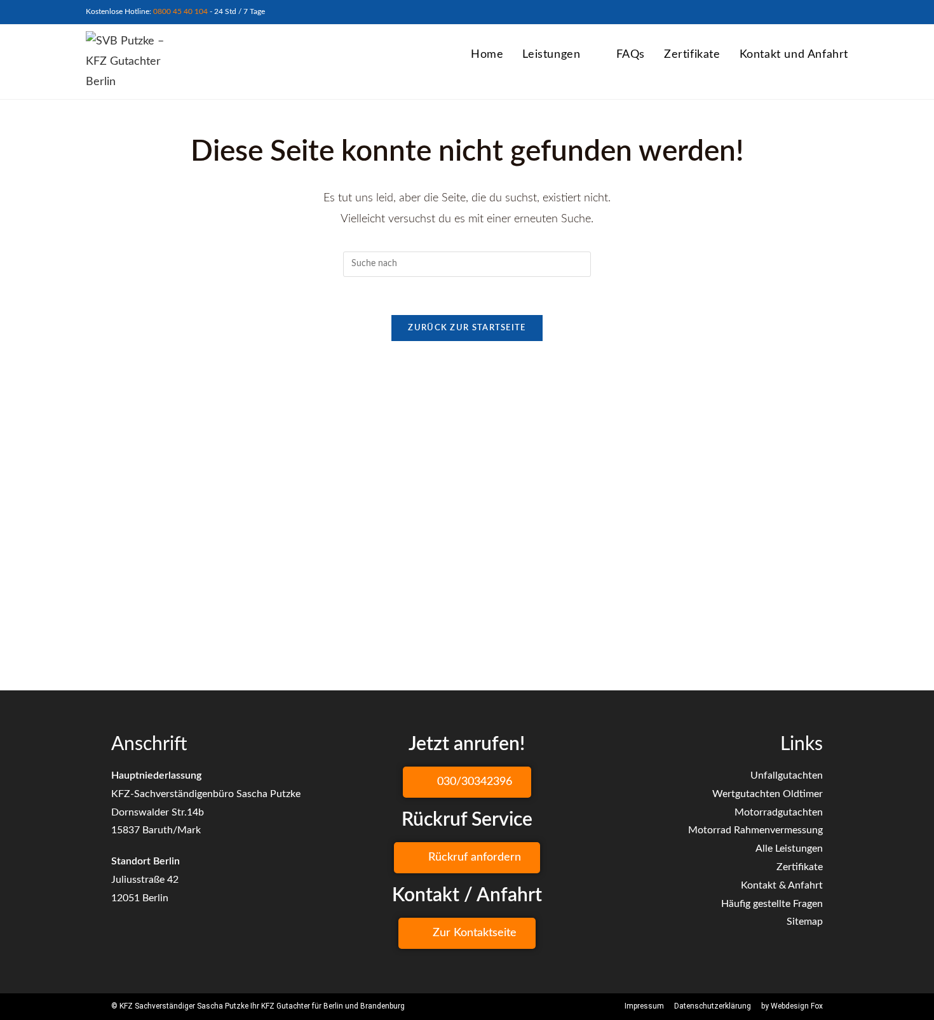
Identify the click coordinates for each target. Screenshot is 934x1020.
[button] (467, 782)
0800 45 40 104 (180, 11)
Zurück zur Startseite (466, 328)
